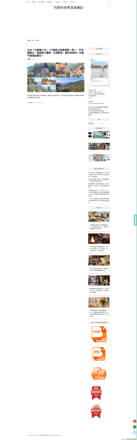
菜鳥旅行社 (49, 2)
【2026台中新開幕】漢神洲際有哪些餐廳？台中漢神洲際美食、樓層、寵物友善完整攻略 (99, 200)
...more (90, 97)
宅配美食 (72, 2)
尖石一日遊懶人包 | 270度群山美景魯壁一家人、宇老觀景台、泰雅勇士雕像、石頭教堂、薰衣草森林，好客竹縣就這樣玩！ (55, 52)
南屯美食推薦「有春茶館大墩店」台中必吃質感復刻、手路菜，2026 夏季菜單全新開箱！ (98, 185)
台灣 (28, 2)
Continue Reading (38, 102)
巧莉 (33, 59)
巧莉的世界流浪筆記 (68, 7)
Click (135, 220)
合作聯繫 (57, 2)
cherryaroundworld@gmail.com (96, 103)
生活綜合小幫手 (41, 2)
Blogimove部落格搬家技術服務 (129, 439)
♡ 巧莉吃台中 (65, 2)
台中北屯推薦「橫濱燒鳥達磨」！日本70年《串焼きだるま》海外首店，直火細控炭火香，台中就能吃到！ (99, 174)
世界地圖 (33, 2)
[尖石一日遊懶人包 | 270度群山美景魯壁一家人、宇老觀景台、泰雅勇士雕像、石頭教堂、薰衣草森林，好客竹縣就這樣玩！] (55, 77)
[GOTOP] (134, 432)
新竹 (29, 59)
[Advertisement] (68, 26)
